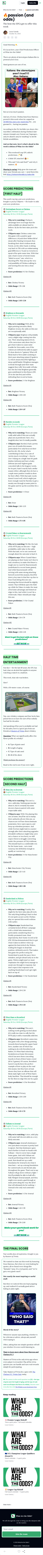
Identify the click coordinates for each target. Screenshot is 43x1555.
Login (23, 3)
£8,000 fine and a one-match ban (16, 122)
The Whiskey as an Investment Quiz (26, 1387)
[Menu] (40, 2)
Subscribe (32, 3)
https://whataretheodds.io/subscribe (20, 174)
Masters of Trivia (17, 731)
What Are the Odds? (9, 10)
